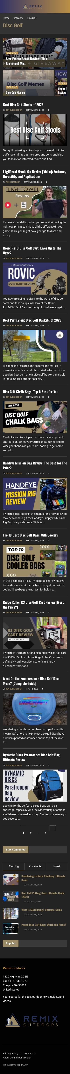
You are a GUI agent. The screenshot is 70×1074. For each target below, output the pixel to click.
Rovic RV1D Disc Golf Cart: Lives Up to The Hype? (32, 250)
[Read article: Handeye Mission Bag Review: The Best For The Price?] (35, 494)
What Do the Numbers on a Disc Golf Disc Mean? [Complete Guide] (31, 681)
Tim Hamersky (13, 182)
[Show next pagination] (53, 828)
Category (18, 18)
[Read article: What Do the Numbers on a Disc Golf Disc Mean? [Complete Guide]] (35, 709)
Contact (28, 1053)
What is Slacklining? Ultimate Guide (41, 910)
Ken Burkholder (14, 110)
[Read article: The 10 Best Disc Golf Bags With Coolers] (35, 561)
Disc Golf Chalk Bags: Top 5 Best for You (30, 391)
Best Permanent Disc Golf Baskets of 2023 (32, 320)
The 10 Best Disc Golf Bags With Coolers (30, 534)
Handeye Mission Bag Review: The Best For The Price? (35, 465)
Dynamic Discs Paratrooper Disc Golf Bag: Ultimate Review (31, 757)
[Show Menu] (65, 6)
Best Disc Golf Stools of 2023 (23, 104)
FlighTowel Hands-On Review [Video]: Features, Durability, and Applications (34, 174)
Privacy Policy (10, 1053)
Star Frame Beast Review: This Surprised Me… (26, 61)
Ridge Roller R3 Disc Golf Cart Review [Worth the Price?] (34, 605)
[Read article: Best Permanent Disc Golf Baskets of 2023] (35, 346)
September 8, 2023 (34, 110)
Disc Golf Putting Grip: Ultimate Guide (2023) (43, 895)
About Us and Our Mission (17, 1057)
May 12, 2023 (31, 689)
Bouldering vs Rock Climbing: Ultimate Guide (43, 878)
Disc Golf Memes (15, 92)
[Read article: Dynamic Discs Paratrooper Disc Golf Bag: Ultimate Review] (35, 786)
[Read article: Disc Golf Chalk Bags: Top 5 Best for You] (35, 417)
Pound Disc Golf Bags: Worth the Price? (43, 925)
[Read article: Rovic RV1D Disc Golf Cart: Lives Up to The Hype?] (35, 279)
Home (6, 18)
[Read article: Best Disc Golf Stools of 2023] (35, 130)
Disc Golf (31, 18)
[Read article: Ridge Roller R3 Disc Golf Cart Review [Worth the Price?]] (35, 633)
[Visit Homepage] (32, 6)
